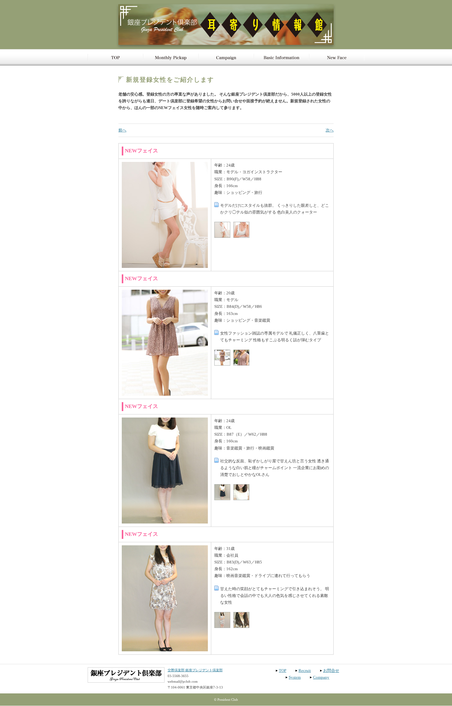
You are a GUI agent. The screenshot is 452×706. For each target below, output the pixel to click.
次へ (330, 130)
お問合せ (331, 670)
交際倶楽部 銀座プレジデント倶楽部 (195, 670)
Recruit (305, 670)
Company (321, 677)
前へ (122, 130)
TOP (282, 670)
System (295, 677)
